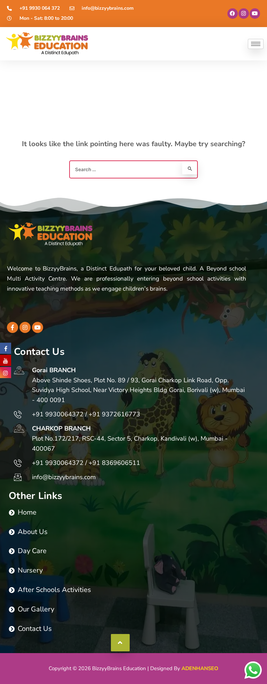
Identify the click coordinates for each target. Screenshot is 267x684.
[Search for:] (133, 169)
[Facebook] (232, 13)
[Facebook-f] (12, 327)
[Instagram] (243, 13)
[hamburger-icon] (256, 44)
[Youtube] (255, 13)
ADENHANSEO (199, 668)
